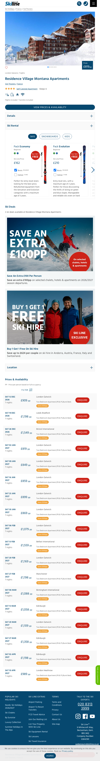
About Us (56, 719)
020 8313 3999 (85, 706)
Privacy (55, 709)
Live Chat (98, 675)
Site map (56, 723)
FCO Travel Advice (37, 714)
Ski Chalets (10, 712)
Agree (50, 755)
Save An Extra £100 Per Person (24, 276)
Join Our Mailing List (38, 719)
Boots (23, 170)
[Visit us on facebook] (85, 716)
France (18, 9)
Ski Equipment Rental (38, 731)
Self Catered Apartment (27, 88)
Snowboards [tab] (50, 136)
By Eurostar (10, 717)
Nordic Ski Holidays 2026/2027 (13, 706)
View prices (50, 107)
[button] (48, 67)
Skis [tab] (32, 136)
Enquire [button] (82, 400)
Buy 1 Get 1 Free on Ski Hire (22, 349)
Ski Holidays (9, 9)
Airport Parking (35, 702)
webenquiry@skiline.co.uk (87, 744)
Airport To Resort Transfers (36, 708)
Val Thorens (28, 9)
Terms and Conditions (57, 703)
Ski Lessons (34, 736)
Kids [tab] (67, 136)
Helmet (22, 175)
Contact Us (57, 714)
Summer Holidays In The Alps (14, 728)
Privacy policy (67, 751)
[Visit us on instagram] (78, 716)
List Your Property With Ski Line (37, 725)
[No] (96, 753)
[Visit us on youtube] (92, 716)
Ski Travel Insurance (37, 741)
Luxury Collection (13, 722)
